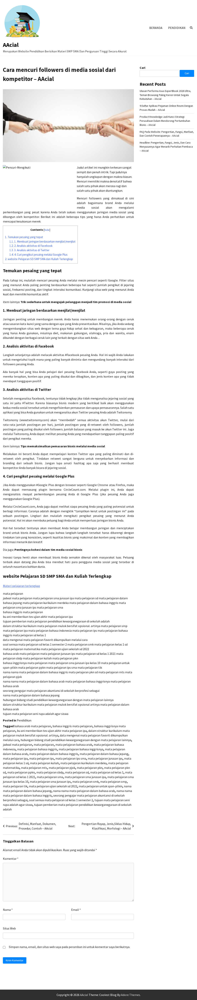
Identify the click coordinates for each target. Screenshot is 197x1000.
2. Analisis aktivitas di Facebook (31, 246)
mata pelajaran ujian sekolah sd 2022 (53, 786)
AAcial (11, 44)
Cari (142, 68)
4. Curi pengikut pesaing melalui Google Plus (38, 254)
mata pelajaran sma (50, 777)
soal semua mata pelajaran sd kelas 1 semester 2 (61, 800)
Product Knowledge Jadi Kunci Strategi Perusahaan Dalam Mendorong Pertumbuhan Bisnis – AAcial (165, 121)
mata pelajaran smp (113, 781)
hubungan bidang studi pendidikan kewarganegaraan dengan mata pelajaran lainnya (76, 740)
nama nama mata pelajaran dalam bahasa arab (84, 791)
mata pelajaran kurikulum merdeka (83, 763)
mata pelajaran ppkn (21, 772)
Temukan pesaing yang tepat (24, 237)
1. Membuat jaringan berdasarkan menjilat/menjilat (42, 241)
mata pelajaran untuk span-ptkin (100, 786)
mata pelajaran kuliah (44, 763)
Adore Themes (130, 995)
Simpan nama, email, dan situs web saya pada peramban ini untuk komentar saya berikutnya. (69, 947)
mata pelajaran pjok (62, 768)
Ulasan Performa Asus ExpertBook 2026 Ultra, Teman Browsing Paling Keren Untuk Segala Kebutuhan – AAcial (165, 95)
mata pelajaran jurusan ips (105, 758)
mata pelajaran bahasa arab (73, 744)
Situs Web (9, 928)
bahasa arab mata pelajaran (32, 726)
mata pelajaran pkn (90, 768)
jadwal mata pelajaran (17, 744)
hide (46, 230)
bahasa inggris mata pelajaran (73, 726)
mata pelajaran (44, 744)
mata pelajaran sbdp (49, 772)
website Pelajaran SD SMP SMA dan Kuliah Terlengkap (39, 259)
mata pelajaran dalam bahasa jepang (104, 754)
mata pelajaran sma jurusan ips (50, 781)
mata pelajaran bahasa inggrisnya (81, 749)
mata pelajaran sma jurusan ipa (85, 777)
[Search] (191, 28)
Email (76, 910)
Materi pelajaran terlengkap (21, 586)
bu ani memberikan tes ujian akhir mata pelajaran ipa (52, 731)
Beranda (155, 28)
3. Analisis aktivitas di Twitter (29, 250)
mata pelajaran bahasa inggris (37, 749)
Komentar (10, 859)
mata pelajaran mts (34, 768)
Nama (8, 910)
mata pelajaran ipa (15, 758)
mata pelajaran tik (15, 786)
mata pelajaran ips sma (70, 758)
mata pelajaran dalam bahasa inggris (53, 754)
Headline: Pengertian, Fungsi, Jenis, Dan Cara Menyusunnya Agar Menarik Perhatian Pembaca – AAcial (166, 146)
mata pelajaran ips (41, 758)
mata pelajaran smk (85, 781)
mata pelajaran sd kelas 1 (107, 772)
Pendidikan (176, 28)
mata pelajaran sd (77, 772)
